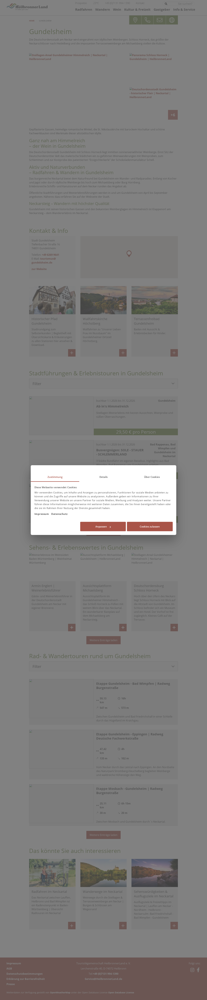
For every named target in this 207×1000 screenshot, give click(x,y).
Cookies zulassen (150, 526)
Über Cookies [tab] (152, 477)
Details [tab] (103, 477)
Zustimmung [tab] (55, 477)
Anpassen (101, 526)
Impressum (41, 513)
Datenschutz (59, 513)
